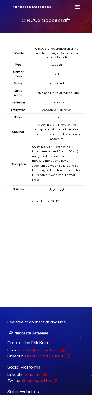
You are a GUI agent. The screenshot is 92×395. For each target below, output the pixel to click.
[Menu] (77, 7)
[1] (50, 189)
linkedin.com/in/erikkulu (44, 356)
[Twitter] (55, 381)
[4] (64, 189)
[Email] (62, 350)
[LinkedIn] (68, 356)
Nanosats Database (32, 7)
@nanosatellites (37, 381)
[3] (59, 189)
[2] (55, 189)
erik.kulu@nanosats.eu (38, 350)
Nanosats (32, 375)
